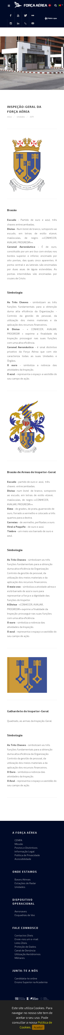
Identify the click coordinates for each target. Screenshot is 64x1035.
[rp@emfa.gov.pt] (32, 23)
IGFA (32, 117)
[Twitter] (25, 15)
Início (9, 117)
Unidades (21, 117)
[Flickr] (32, 15)
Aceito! (38, 1027)
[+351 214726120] (25, 23)
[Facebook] (10, 15)
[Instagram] (10, 23)
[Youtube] (18, 15)
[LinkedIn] (18, 23)
